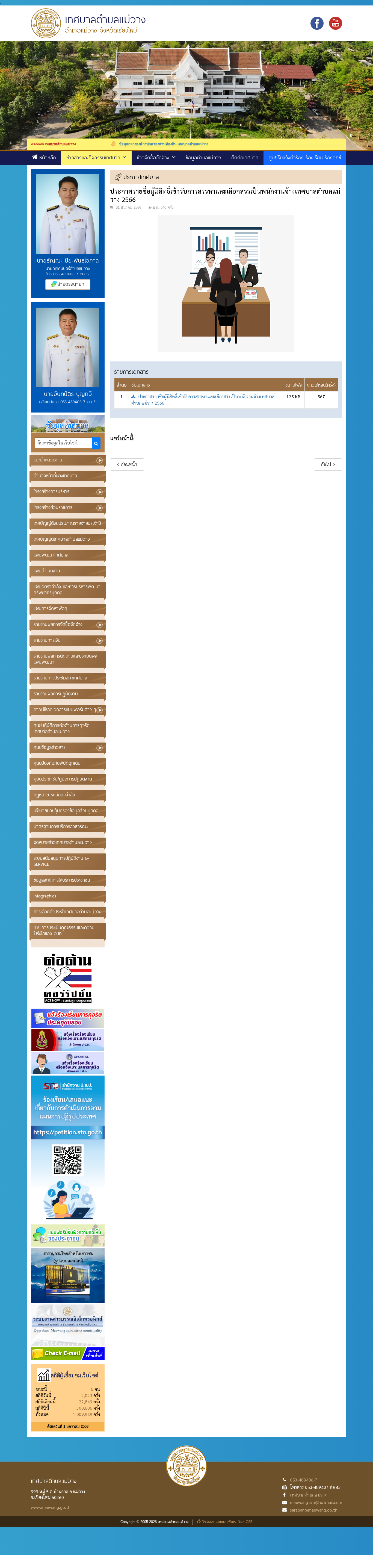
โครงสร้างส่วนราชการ (53, 507)
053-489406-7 (303, 1480)
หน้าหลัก (47, 157)
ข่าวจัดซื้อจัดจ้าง (154, 157)
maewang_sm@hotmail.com (316, 1502)
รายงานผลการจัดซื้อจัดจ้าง (58, 624)
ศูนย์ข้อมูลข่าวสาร (50, 747)
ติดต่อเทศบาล (244, 157)
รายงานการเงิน (47, 640)
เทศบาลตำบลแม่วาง (308, 1495)
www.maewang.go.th (50, 1507)
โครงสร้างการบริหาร (51, 491)
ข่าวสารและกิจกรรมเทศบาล (94, 157)
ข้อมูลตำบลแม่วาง (203, 157)
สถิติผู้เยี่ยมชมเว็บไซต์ (74, 1375)
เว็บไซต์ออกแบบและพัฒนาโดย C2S (225, 1522)
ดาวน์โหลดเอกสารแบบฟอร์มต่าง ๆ (65, 709)
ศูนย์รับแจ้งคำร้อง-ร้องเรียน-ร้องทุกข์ (305, 157)
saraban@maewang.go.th (314, 1510)
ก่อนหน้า (128, 464)
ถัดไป (326, 464)
